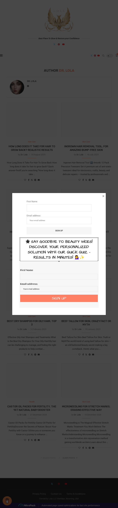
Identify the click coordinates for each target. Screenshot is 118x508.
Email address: (34, 215)
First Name (32, 201)
